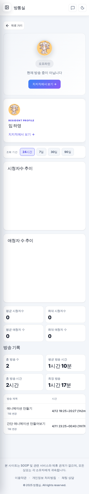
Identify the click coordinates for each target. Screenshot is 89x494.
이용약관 (20, 477)
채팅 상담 (68, 477)
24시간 (27, 152)
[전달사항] (73, 8)
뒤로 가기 (16, 25)
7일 (41, 152)
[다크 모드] (82, 8)
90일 (67, 152)
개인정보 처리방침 (44, 477)
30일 (54, 152)
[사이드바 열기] (6, 7)
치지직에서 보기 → (44, 84)
